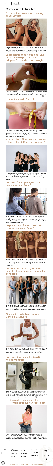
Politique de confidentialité (25, 464)
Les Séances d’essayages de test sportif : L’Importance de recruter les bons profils (25, 271)
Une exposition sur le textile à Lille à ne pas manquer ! (25, 358)
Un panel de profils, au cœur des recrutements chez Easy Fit (23, 227)
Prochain (44, 443)
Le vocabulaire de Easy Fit (20, 99)
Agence (2, 452)
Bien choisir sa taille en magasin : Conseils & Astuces (24, 315)
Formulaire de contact (14, 455)
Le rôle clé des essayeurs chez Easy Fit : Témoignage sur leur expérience (26, 401)
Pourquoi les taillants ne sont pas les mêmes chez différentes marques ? (26, 141)
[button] (5, 3)
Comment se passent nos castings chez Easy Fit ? (25, 14)
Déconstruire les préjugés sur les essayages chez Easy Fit (24, 184)
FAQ (2, 454)
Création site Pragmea (37, 464)
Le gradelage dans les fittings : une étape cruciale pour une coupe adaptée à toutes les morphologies (25, 57)
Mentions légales (14, 464)
